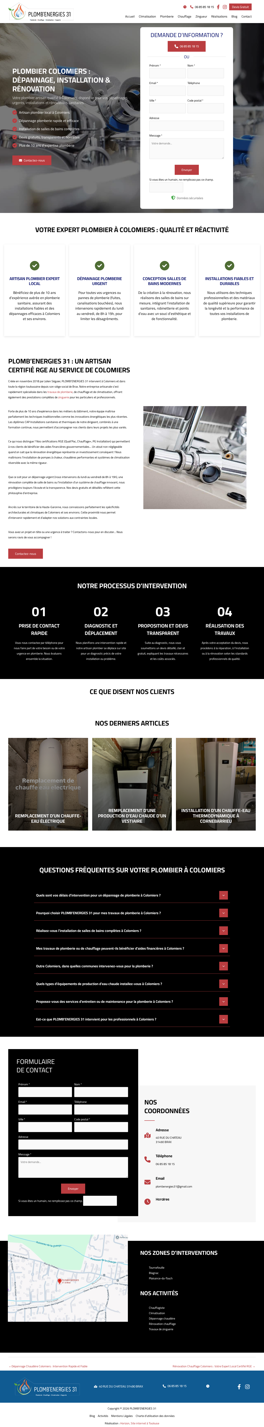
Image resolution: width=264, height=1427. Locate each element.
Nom (191, 65)
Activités (103, 1416)
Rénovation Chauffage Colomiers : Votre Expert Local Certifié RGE (214, 1366)
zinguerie (63, 397)
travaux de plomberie (60, 392)
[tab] (132, 895)
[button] (185, 6)
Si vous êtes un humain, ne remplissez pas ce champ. (181, 179)
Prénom (155, 65)
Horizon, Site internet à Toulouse (139, 1423)
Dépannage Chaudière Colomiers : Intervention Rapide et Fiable (48, 1366)
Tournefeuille (156, 1267)
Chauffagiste (157, 1307)
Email (153, 83)
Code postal (195, 100)
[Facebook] (239, 1386)
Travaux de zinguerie (161, 1329)
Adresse (154, 118)
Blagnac (154, 1273)
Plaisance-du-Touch (161, 1278)
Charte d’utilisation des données (155, 1416)
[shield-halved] (173, 198)
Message (155, 135)
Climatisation (157, 1313)
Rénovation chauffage (162, 1323)
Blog (92, 1416)
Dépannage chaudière (162, 1318)
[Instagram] (247, 1386)
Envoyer (187, 170)
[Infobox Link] (163, 1137)
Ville (152, 100)
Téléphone (193, 83)
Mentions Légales (122, 1416)
